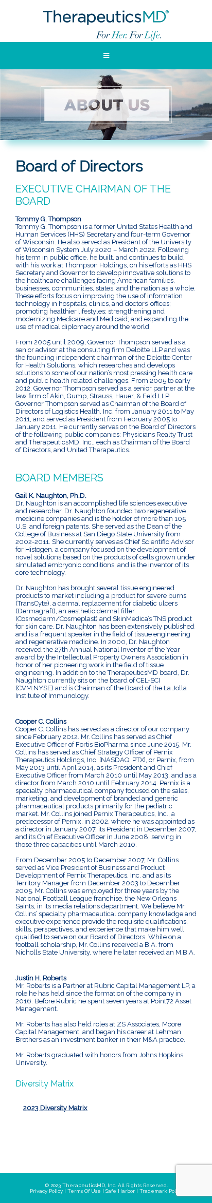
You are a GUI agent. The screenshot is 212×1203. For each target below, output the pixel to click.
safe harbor (120, 1191)
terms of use (84, 1191)
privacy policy (46, 1191)
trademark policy (161, 1191)
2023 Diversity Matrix (55, 1108)
